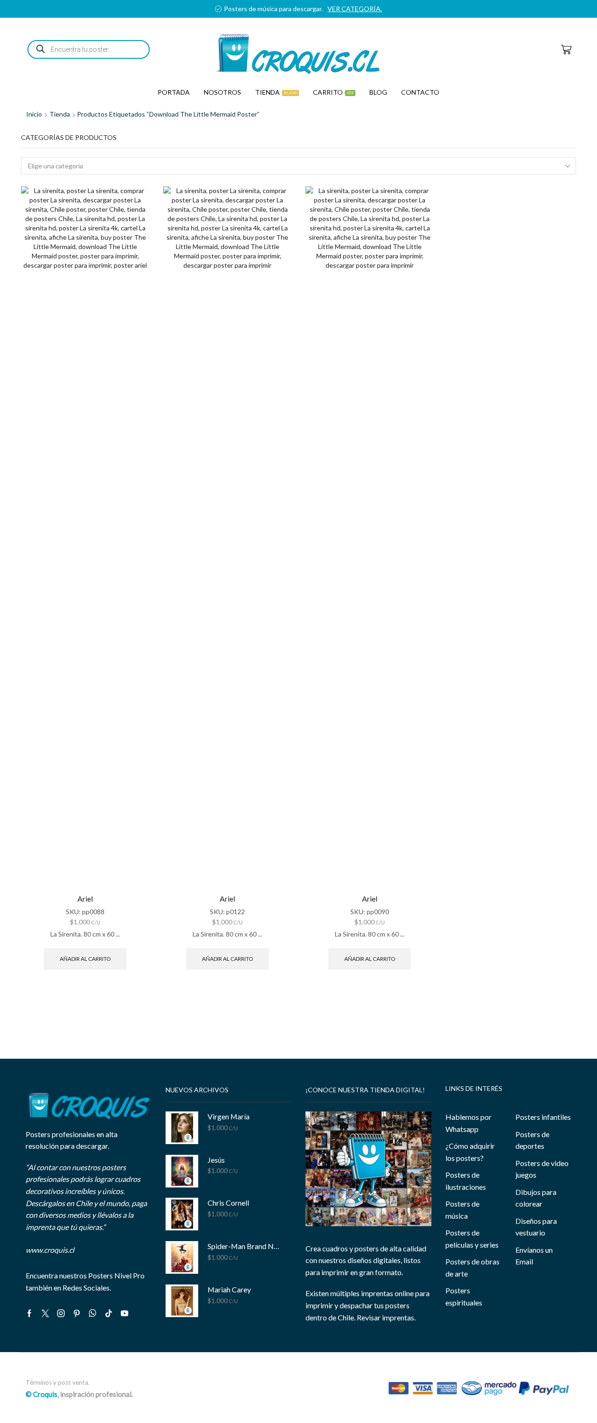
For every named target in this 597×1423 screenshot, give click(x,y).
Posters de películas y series (472, 1238)
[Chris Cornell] (182, 1214)
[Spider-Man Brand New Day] (182, 1257)
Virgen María (229, 1116)
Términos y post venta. (58, 1382)
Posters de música (462, 1209)
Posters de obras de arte (472, 1267)
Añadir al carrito (85, 958)
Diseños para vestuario (536, 1226)
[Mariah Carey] (182, 1300)
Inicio (34, 114)
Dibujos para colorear (535, 1197)
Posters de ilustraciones (465, 1180)
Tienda (276, 92)
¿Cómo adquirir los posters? (470, 1151)
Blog (378, 92)
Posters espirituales (463, 1296)
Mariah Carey (229, 1289)
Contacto (420, 92)
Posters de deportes (532, 1140)
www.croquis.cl (50, 1249)
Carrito (333, 92)
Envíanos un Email (534, 1255)
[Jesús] (182, 1171)
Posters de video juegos (542, 1169)
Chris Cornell (228, 1202)
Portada (174, 92)
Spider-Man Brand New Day (244, 1246)
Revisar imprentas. (386, 1317)
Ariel (85, 898)
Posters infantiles (543, 1116)
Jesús (216, 1159)
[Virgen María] (182, 1127)
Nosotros (222, 92)
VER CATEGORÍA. (354, 9)
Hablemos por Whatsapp (468, 1122)
